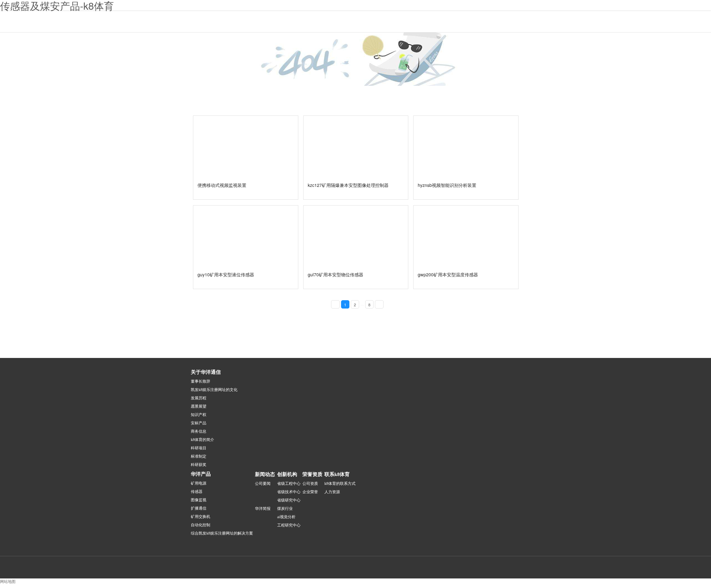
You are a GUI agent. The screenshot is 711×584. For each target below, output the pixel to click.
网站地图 (8, 581)
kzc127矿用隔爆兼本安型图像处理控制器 (348, 185)
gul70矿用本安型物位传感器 (335, 274)
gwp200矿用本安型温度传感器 (448, 274)
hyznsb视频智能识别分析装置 (447, 185)
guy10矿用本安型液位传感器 (225, 274)
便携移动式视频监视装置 (221, 185)
